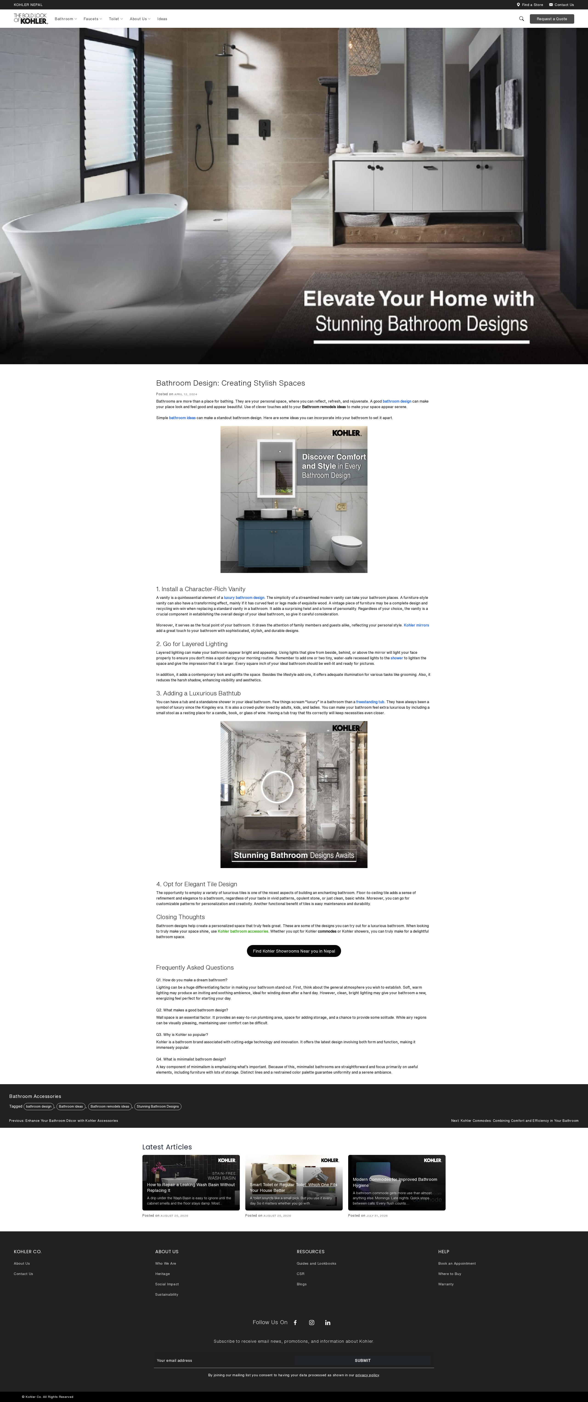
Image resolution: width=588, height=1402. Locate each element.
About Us (138, 19)
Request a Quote (552, 19)
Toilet (114, 19)
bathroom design (38, 1106)
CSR (301, 1273)
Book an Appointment (457, 1263)
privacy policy (367, 1375)
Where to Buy (449, 1273)
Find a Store (532, 4)
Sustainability (166, 1294)
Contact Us (564, 4)
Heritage (162, 1273)
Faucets (91, 19)
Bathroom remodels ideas (110, 1106)
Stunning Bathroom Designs (158, 1106)
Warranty (446, 1284)
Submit (363, 1360)
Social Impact (167, 1284)
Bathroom (64, 19)
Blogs (302, 1284)
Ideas (162, 19)
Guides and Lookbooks (316, 1263)
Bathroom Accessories (35, 1096)
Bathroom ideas (71, 1106)
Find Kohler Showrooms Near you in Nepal (294, 951)
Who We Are (165, 1263)
